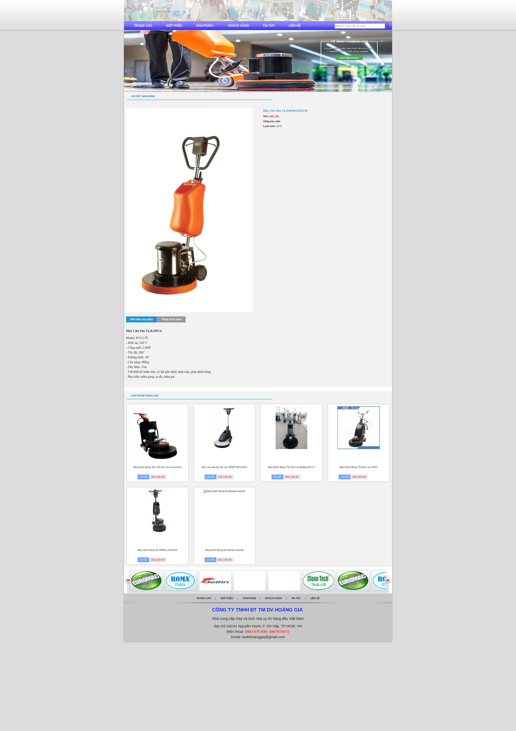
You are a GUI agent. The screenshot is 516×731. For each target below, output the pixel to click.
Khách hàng (238, 25)
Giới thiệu (174, 25)
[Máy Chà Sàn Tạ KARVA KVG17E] (189, 210)
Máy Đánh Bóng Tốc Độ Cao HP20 (358, 467)
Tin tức (269, 25)
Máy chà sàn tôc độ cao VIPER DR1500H (224, 467)
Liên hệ (295, 25)
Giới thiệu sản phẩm (141, 319)
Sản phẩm (204, 25)
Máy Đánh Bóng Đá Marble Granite (224, 550)
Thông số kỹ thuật (171, 319)
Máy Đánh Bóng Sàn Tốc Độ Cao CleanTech (157, 467)
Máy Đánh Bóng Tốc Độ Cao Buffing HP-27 (291, 467)
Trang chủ (143, 25)
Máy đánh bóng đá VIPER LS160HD (157, 550)
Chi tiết (143, 477)
